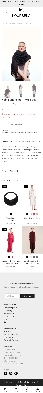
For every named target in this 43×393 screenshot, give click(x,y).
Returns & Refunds (11, 340)
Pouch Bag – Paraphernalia (11, 219)
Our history (8, 310)
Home (5, 23)
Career (6, 322)
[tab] (8, 141)
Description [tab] (7, 141)
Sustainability (9, 313)
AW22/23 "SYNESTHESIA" (25, 23)
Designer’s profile (10, 308)
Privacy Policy (21, 385)
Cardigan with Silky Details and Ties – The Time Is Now (10, 263)
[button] (4, 55)
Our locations (9, 316)
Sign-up (27, 296)
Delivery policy (9, 337)
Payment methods (11, 334)
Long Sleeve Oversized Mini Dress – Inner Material (32, 263)
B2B (5, 319)
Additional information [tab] (25, 141)
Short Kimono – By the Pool (32, 219)
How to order (9, 331)
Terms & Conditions (27, 382)
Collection (12, 23)
